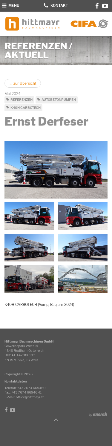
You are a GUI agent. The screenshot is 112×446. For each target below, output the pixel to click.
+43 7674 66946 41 (26, 392)
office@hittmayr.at (30, 397)
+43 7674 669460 (31, 388)
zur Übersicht (22, 83)
